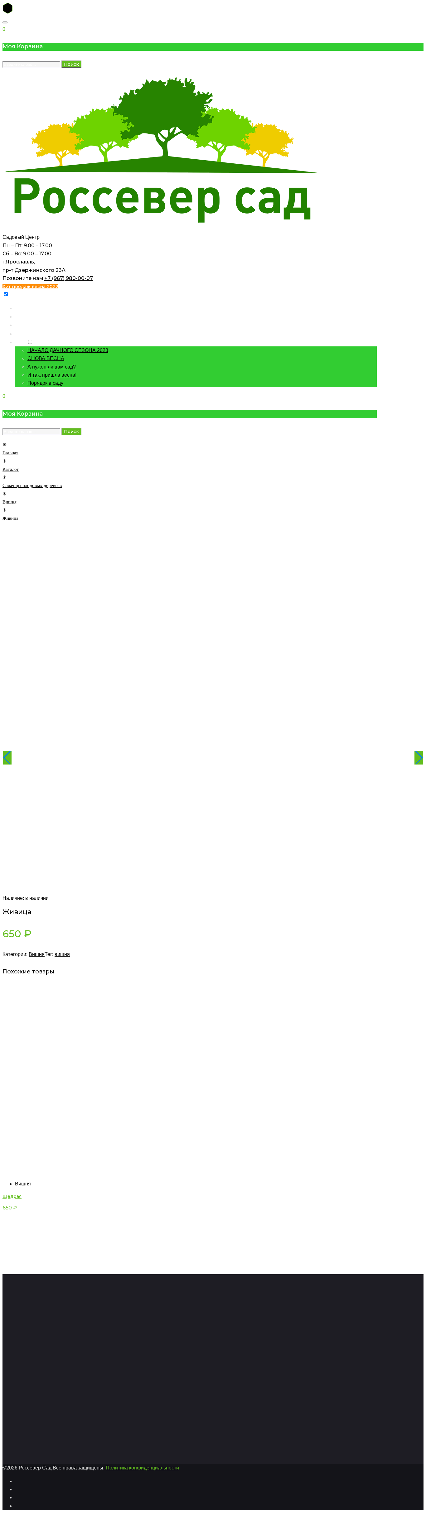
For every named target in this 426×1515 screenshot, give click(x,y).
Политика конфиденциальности (142, 1467)
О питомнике (30, 333)
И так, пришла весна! (51, 375)
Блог (20, 341)
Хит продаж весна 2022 (30, 286)
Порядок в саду (45, 383)
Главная (24, 307)
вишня (62, 954)
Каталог (24, 316)
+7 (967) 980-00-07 (68, 278)
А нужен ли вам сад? (51, 366)
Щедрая (12, 1196)
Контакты (25, 324)
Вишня (9, 501)
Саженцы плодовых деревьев (32, 485)
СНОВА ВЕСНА (45, 358)
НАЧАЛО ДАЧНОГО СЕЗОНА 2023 (67, 350)
